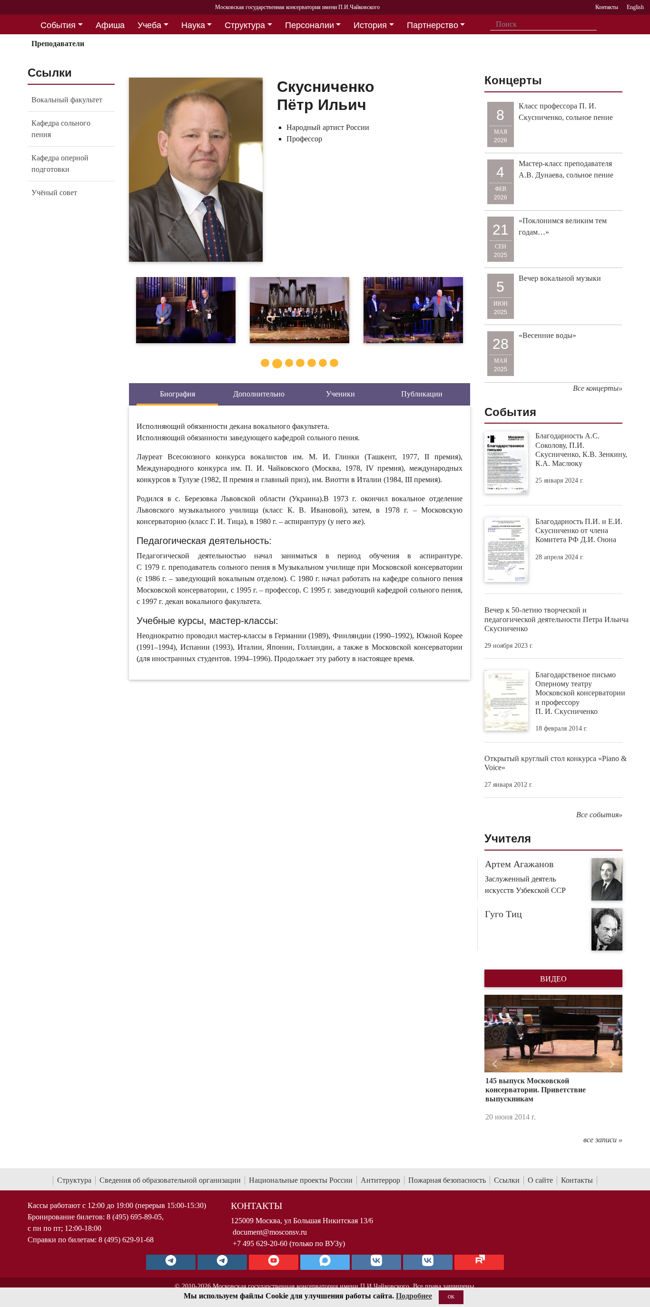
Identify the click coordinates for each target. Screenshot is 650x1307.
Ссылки (507, 1180)
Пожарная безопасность (447, 1180)
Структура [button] (245, 25)
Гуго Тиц (503, 914)
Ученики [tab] (340, 394)
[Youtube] (273, 1262)
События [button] (58, 25)
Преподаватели (57, 44)
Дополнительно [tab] (259, 394)
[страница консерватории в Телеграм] (171, 1262)
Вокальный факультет (66, 100)
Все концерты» (597, 388)
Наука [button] (193, 25)
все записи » (602, 1140)
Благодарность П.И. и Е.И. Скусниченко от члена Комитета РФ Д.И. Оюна (578, 530)
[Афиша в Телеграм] (479, 1262)
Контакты (577, 1180)
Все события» (599, 815)
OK (451, 1296)
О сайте (540, 1180)
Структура (74, 1180)
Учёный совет (54, 192)
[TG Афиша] (222, 1262)
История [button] (370, 25)
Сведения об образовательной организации (170, 1180)
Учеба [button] (149, 25)
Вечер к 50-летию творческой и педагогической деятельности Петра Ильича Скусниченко (556, 619)
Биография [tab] (177, 394)
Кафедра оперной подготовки (60, 163)
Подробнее (414, 1296)
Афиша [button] (110, 25)
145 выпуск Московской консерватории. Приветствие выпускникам (535, 1090)
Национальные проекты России (301, 1180)
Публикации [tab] (422, 394)
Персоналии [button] (309, 25)
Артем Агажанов (519, 864)
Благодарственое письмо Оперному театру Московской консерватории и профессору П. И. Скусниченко (580, 693)
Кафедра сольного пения (60, 129)
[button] (494, 1064)
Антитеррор (380, 1180)
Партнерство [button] (432, 25)
